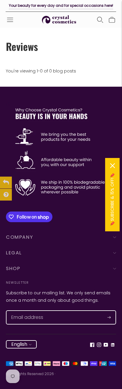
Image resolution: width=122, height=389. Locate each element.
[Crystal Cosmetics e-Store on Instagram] (99, 345)
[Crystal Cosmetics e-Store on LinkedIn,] (112, 345)
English (19, 344)
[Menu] (10, 19)
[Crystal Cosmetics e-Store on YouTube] (106, 345)
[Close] (112, 165)
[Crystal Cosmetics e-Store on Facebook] (92, 345)
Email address (24, 310)
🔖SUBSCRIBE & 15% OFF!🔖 (112, 199)
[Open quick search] (100, 19)
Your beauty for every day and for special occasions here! (61, 5)
